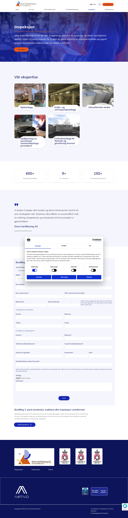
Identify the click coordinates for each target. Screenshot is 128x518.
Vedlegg (18, 375)
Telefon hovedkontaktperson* (25, 344)
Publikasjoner (109, 9)
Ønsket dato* (20, 302)
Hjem (17, 9)
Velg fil (18, 378)
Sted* (91, 352)
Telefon (18, 323)
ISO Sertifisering (49, 9)
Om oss (31, 9)
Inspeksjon (91, 9)
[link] (31, 10)
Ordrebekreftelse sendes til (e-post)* (28, 361)
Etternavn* (68, 335)
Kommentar (19, 381)
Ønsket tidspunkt (53, 302)
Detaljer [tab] (64, 245)
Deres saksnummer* (22, 293)
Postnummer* (69, 352)
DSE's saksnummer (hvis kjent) (74, 293)
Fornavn (18, 314)
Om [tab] (90, 245)
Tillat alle (89, 277)
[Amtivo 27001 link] (102, 491)
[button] (108, 4)
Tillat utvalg (64, 277)
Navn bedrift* (20, 284)
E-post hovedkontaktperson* (74, 344)
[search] (99, 4)
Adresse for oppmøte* (23, 352)
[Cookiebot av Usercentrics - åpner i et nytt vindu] (93, 240)
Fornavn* (19, 335)
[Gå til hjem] (25, 3)
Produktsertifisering (72, 9)
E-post (67, 323)
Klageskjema (18, 469)
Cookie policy (35, 469)
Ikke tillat (39, 277)
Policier (50, 469)
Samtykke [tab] (38, 246)
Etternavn (68, 314)
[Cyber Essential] (85, 491)
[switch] (54, 270)
